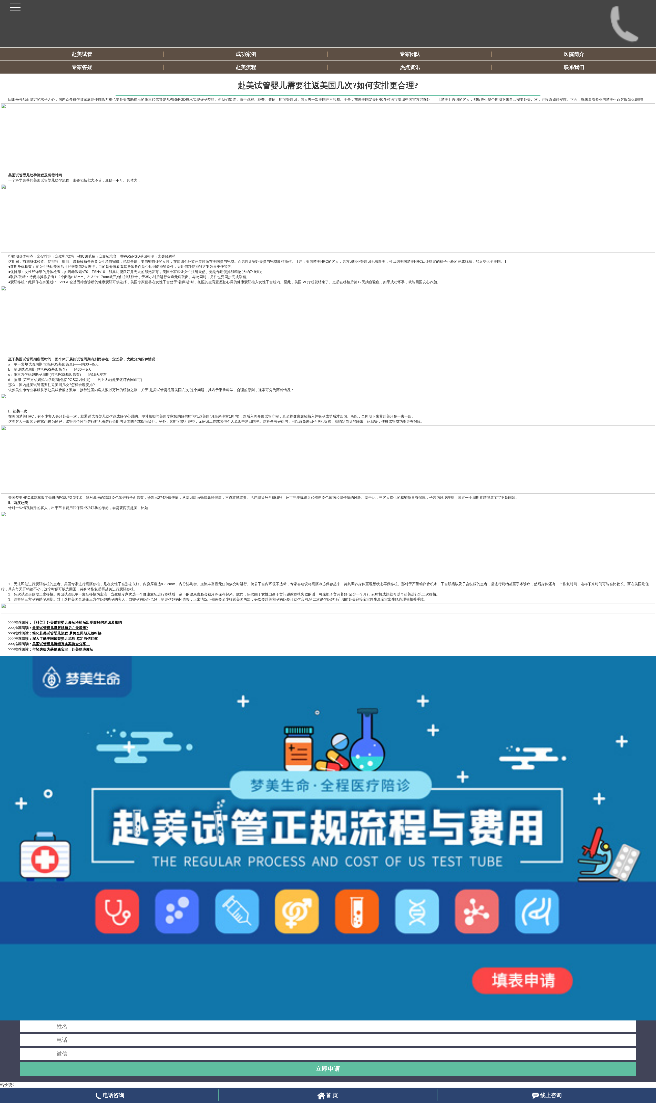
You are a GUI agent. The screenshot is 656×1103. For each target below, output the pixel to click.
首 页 (332, 1095)
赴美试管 (82, 54)
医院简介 (574, 54)
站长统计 (8, 1084)
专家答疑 (82, 67)
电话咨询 (113, 1095)
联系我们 (574, 67)
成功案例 (246, 54)
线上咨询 (551, 1095)
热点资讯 (410, 67)
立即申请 (328, 1068)
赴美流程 (246, 67)
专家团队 (410, 54)
